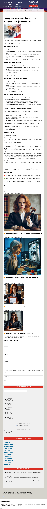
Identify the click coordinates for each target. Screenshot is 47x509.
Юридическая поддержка (23, 386)
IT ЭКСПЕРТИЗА (9, 403)
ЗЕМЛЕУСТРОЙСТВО (9, 400)
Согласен (1, 508)
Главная (8, 10)
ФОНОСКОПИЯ (8, 417)
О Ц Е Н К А (8, 408)
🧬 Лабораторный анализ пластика (12, 188)
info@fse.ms (34, 4)
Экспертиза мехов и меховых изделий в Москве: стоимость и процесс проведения (21, 168)
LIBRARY (7, 420)
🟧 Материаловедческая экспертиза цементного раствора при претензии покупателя (23, 233)
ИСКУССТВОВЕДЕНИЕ (10, 413)
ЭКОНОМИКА (6, 13)
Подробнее (19, 505)
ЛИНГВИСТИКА (9, 398)
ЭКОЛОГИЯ (8, 411)
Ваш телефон (6, 361)
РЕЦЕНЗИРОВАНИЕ (9, 418)
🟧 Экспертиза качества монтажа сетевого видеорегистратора (18, 333)
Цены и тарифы (29, 10)
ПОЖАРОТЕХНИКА (9, 405)
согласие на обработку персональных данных (16, 370)
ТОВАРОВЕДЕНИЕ (9, 414)
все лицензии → (7, 432)
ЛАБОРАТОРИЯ (8, 416)
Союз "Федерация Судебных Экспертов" (23, 493)
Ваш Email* (6, 354)
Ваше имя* (6, 357)
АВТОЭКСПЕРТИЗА (9, 407)
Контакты (39, 10)
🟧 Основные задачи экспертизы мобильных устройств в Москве (18, 306)
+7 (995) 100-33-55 (33, 3)
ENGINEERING (8, 404)
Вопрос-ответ (18, 10)
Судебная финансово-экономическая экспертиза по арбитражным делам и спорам (21, 169)
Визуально (5, 346)
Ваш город (6, 366)
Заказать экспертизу (34, 6)
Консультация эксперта (23, 468)
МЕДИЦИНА (8, 402)
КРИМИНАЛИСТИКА (9, 396)
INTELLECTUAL (8, 412)
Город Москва (7, 442)
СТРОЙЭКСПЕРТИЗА (9, 399)
